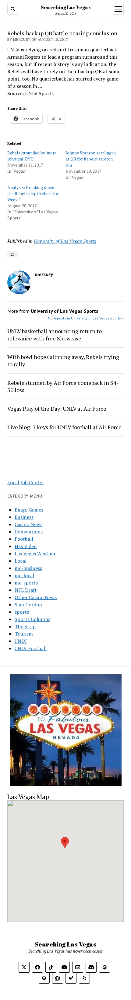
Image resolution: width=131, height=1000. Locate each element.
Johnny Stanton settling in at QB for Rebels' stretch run (91, 159)
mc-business (28, 568)
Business (24, 517)
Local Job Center (25, 482)
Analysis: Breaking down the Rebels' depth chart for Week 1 (33, 193)
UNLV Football (31, 648)
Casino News (28, 524)
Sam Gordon (28, 604)
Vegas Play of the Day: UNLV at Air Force (56, 408)
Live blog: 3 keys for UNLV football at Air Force (64, 427)
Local (21, 560)
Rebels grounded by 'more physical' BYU (32, 156)
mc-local (24, 575)
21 (13, 254)
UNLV (21, 641)
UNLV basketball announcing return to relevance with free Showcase (54, 334)
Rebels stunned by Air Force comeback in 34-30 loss (63, 386)
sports (22, 612)
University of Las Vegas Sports (65, 241)
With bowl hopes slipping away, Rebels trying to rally (63, 360)
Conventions (29, 531)
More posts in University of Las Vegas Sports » (86, 318)
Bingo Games (29, 509)
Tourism (24, 633)
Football (24, 539)
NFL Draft (26, 590)
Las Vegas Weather (35, 553)
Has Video (26, 546)
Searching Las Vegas (65, 7)
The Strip (25, 626)
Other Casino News (36, 597)
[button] (64, 843)
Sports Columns (32, 619)
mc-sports (26, 582)
